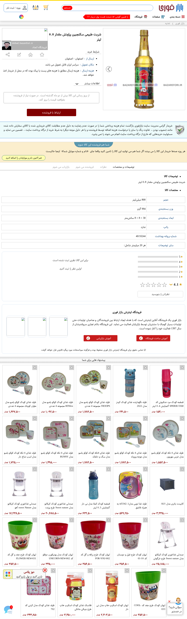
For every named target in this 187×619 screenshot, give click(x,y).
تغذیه (167, 23)
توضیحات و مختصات (123, 167)
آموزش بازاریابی (103, 338)
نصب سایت (9, 17)
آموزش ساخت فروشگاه (156, 338)
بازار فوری (179, 23)
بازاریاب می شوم (61, 167)
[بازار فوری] (171, 8)
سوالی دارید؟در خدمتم (175, 609)
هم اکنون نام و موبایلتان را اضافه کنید (24, 158)
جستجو (67, 7)
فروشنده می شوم (85, 167)
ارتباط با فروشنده (51, 112)
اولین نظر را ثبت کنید (70, 269)
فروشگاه (138, 17)
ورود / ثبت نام (13, 8)
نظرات (103, 167)
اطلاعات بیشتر (87, 83)
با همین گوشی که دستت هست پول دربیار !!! (107, 17)
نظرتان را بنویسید (160, 294)
